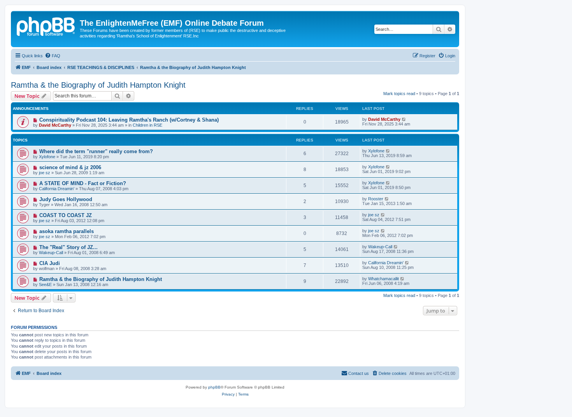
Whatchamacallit (383, 278)
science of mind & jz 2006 (70, 167)
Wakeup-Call (51, 252)
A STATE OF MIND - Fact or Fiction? (82, 183)
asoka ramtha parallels (66, 231)
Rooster (375, 198)
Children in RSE (147, 125)
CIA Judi (49, 263)
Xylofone (47, 156)
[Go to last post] (404, 119)
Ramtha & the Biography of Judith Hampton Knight (98, 85)
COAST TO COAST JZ (65, 215)
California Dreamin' (56, 188)
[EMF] (46, 25)
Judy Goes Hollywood (65, 199)
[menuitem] (52, 55)
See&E (45, 284)
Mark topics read (399, 93)
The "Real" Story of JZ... (68, 247)
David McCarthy (55, 125)
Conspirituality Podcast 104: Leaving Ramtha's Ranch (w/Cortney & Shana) (129, 120)
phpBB (214, 387)
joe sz (44, 172)
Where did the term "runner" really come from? (96, 151)
